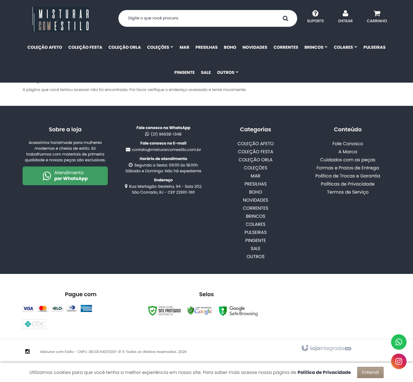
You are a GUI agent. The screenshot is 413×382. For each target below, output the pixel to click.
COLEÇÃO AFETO (255, 143)
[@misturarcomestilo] (399, 361)
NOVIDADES (255, 200)
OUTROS (256, 256)
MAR (255, 176)
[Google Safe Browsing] (199, 310)
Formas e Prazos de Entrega (348, 168)
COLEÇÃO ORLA (256, 159)
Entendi (370, 372)
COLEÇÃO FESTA (255, 151)
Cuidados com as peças (347, 159)
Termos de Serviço (347, 192)
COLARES (256, 224)
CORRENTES (255, 208)
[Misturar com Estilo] (60, 19)
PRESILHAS (256, 184)
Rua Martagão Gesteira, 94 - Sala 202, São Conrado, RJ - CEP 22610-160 (165, 189)
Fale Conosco (347, 143)
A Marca (347, 151)
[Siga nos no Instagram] (27, 352)
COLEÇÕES (255, 168)
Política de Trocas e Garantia (347, 176)
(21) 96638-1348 (166, 134)
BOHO (255, 192)
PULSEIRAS (256, 232)
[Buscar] (285, 18)
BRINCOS (255, 216)
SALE (256, 248)
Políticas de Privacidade (348, 184)
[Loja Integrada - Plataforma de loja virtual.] (326, 348)
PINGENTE (255, 240)
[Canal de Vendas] (399, 342)
